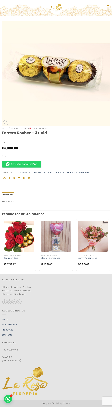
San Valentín (83, 172)
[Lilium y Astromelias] (93, 236)
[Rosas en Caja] (19, 236)
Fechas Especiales (20, 128)
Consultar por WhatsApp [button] (24, 164)
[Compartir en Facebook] (9, 178)
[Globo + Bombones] (56, 236)
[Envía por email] (19, 178)
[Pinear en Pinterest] (24, 178)
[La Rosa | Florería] (56, 8)
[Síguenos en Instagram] (9, 301)
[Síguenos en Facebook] (4, 301)
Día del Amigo (41, 128)
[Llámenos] (19, 301)
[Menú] (3, 8)
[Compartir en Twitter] (14, 178)
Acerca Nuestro (10, 324)
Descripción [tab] (8, 195)
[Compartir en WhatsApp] (4, 178)
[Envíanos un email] (14, 301)
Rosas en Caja (11, 258)
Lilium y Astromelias (87, 258)
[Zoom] (5, 122)
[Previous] (2, 246)
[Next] (110, 246)
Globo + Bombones (50, 258)
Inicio (5, 128)
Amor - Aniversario (21, 172)
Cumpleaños (58, 172)
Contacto (7, 335)
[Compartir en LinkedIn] (29, 178)
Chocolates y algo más (41, 172)
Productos (7, 329)
